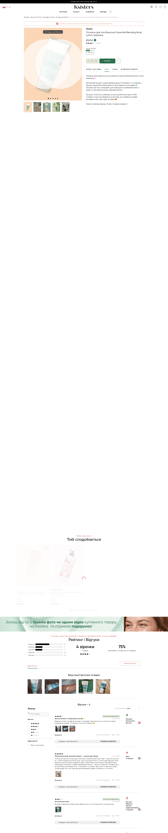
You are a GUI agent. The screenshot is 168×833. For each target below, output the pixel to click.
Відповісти (58, 735)
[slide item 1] (48, 98)
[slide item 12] (97, 610)
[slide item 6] (83, 610)
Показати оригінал (108, 741)
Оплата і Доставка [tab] (93, 69)
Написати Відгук (130, 663)
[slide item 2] (50, 98)
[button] (27, 107)
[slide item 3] (53, 98)
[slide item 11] (94, 610)
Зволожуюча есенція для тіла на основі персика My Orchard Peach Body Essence (31, 593)
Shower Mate (56, 590)
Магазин (63, 12)
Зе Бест (76, 12)
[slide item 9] (90, 610)
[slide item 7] (85, 610)
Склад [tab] (114, 69)
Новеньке (90, 12)
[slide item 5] (57, 98)
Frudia (89, 29)
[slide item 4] (55, 98)
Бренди (103, 12)
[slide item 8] (87, 610)
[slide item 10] (92, 610)
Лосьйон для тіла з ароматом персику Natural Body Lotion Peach (66, 593)
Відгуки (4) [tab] (32, 666)
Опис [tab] (107, 69)
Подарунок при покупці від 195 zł (84, 1)
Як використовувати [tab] (129, 69)
